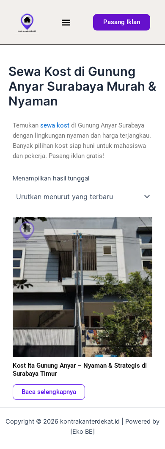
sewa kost (54, 125)
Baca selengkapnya (49, 392)
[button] (66, 22)
